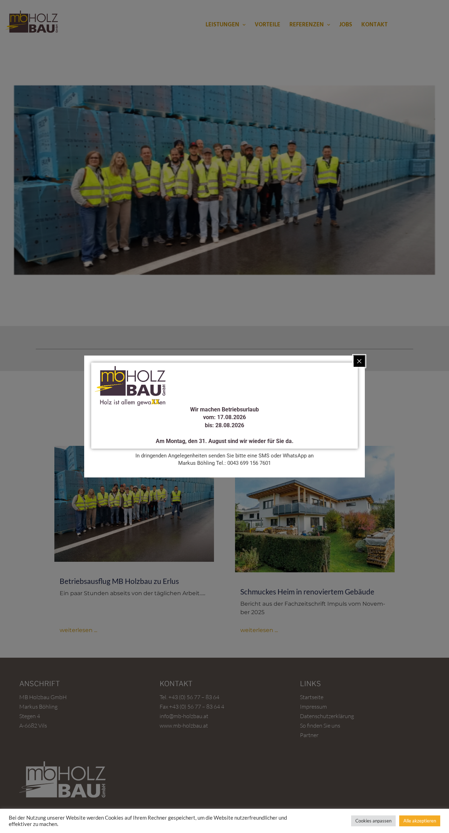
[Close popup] (359, 361)
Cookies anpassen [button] (373, 821)
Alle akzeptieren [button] (419, 821)
